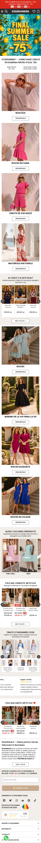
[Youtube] (23, 800)
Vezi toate (19, 321)
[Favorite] (33, 11)
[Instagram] (17, 800)
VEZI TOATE (20, 764)
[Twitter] (10, 800)
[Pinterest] (29, 800)
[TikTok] (35, 800)
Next (39, 301)
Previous (2, 301)
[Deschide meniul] (2, 11)
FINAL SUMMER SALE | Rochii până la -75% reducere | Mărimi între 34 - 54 (20, 3)
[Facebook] (4, 800)
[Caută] (6, 11)
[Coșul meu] (38, 11)
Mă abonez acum (20, 788)
